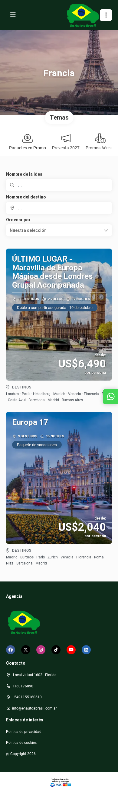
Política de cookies (21, 742)
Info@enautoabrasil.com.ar (34, 708)
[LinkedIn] (86, 649)
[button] (106, 15)
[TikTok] (56, 649)
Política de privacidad (23, 732)
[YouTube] (71, 649)
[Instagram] (40, 649)
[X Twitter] (25, 649)
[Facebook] (10, 649)
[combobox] (59, 208)
